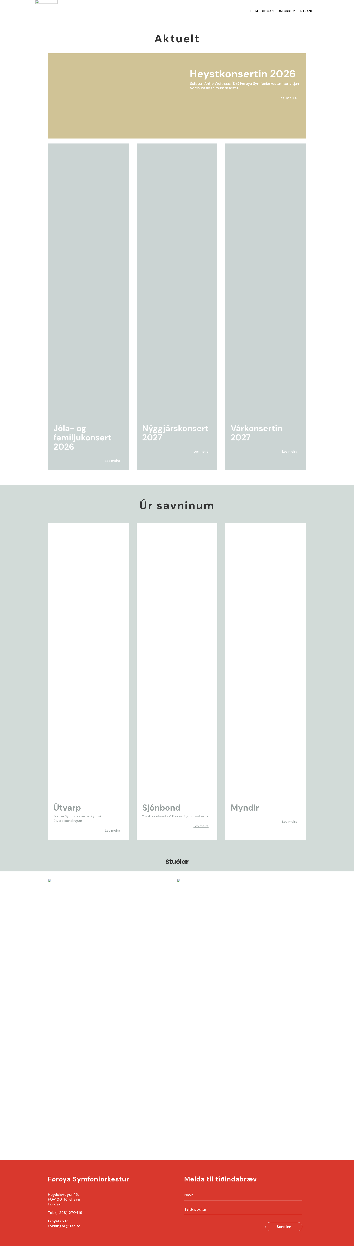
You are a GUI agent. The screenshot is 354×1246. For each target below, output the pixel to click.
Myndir (245, 807)
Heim (254, 11)
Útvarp (67, 807)
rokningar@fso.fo (64, 1225)
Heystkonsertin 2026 (243, 73)
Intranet (307, 11)
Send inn (284, 1226)
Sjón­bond (161, 807)
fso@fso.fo (58, 1221)
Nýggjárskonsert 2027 (175, 433)
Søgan (268, 11)
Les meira (287, 98)
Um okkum (286, 11)
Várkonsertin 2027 (256, 433)
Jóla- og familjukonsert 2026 (82, 437)
